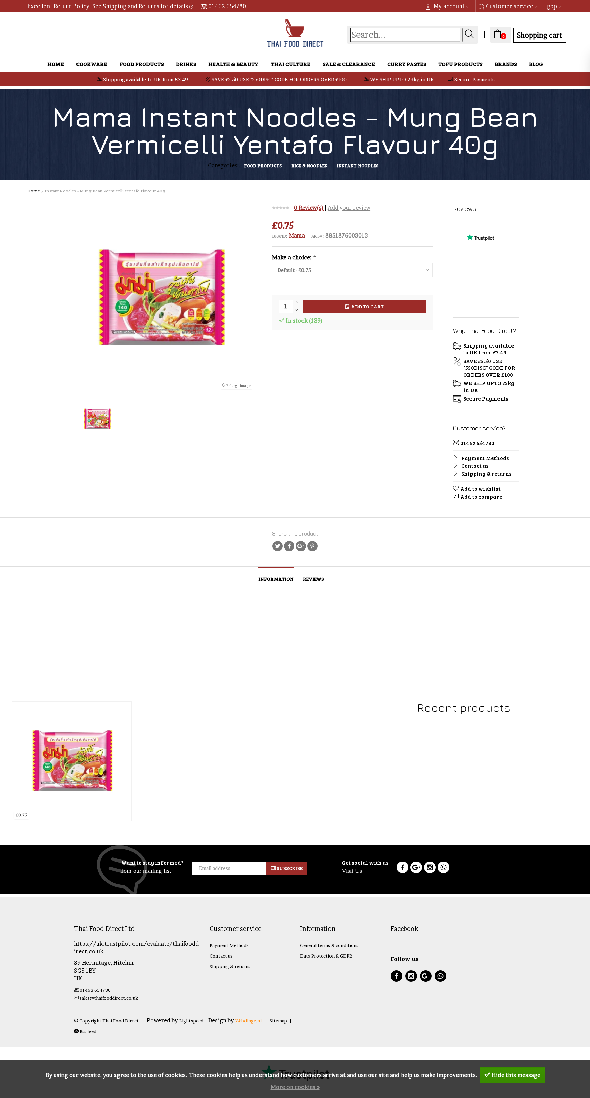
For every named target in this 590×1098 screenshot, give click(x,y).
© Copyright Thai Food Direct (106, 1021)
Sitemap (278, 1021)
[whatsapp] (440, 977)
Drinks (186, 63)
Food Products (142, 63)
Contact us (474, 465)
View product (37, 813)
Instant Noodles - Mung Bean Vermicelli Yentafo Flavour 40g (71, 793)
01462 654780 (227, 6)
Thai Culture (290, 63)
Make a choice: (293, 257)
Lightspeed (191, 1021)
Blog (536, 63)
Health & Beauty (233, 63)
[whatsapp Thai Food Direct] (443, 868)
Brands (506, 63)
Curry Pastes (406, 63)
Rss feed (87, 1031)
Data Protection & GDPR (326, 956)
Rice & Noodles (309, 166)
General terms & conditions (329, 945)
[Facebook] (402, 868)
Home (55, 63)
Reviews (313, 578)
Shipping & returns (486, 473)
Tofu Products (460, 63)
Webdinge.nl (248, 1021)
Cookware (91, 63)
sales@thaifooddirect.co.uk (109, 998)
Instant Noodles (357, 166)
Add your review (349, 207)
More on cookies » (295, 1087)
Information (276, 578)
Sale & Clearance (349, 63)
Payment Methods (484, 457)
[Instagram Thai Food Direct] (430, 868)
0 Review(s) (309, 207)
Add (58, 813)
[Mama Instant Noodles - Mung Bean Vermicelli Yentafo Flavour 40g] (71, 761)
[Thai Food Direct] (480, 280)
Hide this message (516, 1075)
